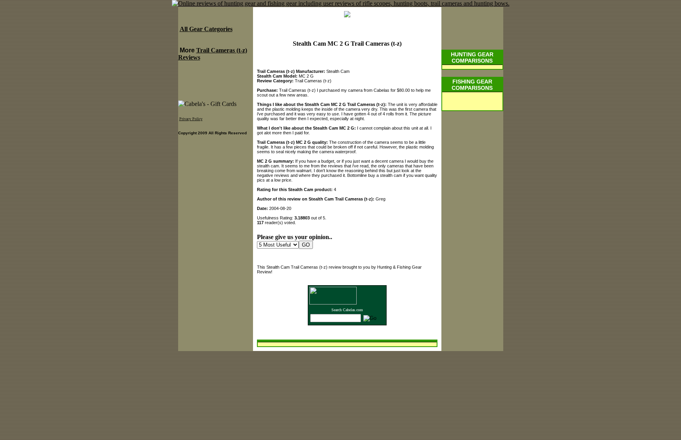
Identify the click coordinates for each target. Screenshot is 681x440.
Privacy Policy (191, 119)
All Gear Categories (206, 29)
